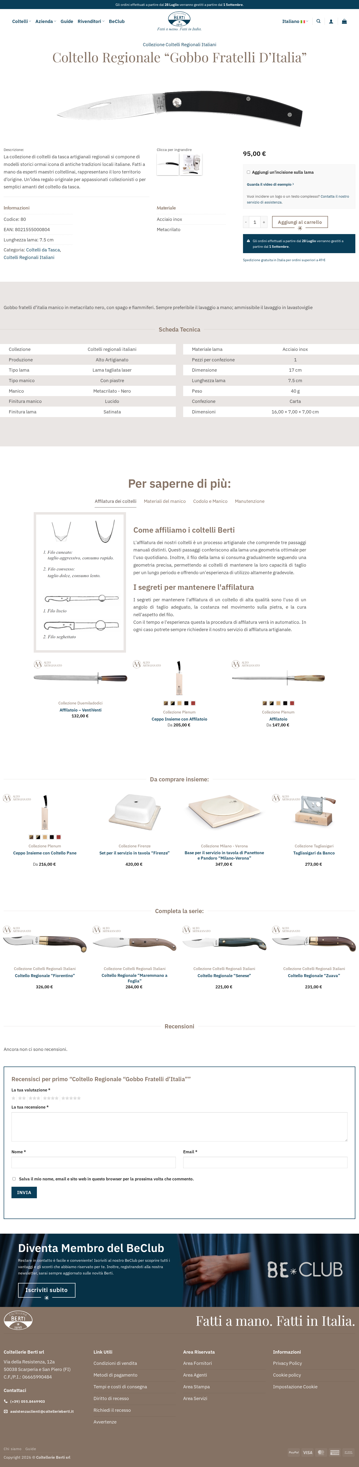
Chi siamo (12, 1448)
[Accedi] (331, 21)
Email (190, 1151)
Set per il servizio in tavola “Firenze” (134, 853)
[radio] (165, 703)
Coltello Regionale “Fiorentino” (45, 975)
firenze (144, 845)
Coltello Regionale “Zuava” (314, 975)
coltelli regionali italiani (191, 44)
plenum (189, 712)
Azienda (44, 21)
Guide (67, 21)
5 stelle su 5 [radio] (70, 1098)
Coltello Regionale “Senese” (224, 975)
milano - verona (234, 845)
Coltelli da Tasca (43, 250)
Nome (18, 1151)
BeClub (117, 21)
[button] (318, 21)
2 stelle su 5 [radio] (21, 1098)
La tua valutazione (30, 1090)
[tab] (116, 501)
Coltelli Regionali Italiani (29, 257)
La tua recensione (30, 1107)
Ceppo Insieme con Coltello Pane (44, 853)
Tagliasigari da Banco (314, 853)
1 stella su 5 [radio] (12, 1098)
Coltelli (20, 21)
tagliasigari (324, 845)
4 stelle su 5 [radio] (50, 1098)
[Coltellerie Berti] (179, 21)
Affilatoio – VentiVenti (81, 710)
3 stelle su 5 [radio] (33, 1098)
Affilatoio (278, 719)
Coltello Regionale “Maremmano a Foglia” (135, 978)
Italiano (290, 21)
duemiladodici (90, 703)
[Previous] (34, 698)
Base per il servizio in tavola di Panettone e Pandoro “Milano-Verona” (224, 855)
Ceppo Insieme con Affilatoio (179, 719)
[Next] (325, 698)
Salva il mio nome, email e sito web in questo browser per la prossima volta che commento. (106, 1179)
